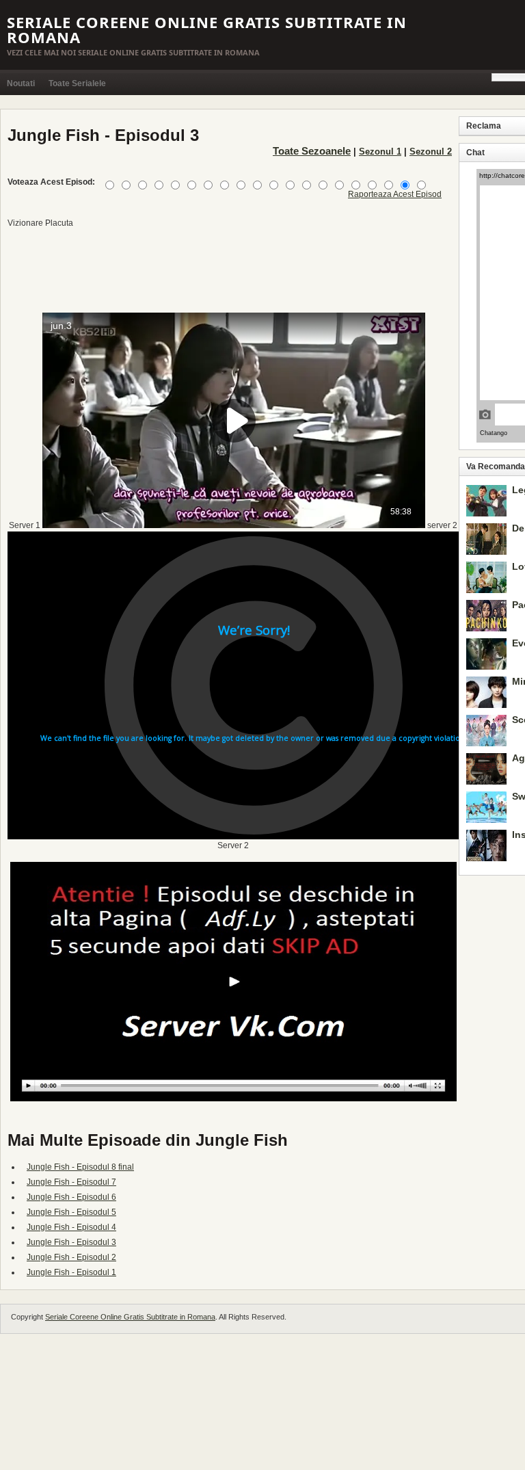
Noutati (21, 83)
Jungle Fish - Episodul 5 (71, 1212)
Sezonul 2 (430, 151)
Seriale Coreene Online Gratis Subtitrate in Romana (207, 29)
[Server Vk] (233, 1098)
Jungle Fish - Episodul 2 (71, 1257)
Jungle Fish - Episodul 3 (71, 1242)
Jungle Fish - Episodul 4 (71, 1227)
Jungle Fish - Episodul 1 (71, 1272)
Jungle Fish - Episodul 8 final (80, 1167)
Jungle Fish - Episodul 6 (71, 1197)
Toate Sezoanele (312, 151)
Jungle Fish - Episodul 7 (71, 1182)
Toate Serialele (77, 83)
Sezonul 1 (380, 151)
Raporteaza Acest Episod (395, 194)
